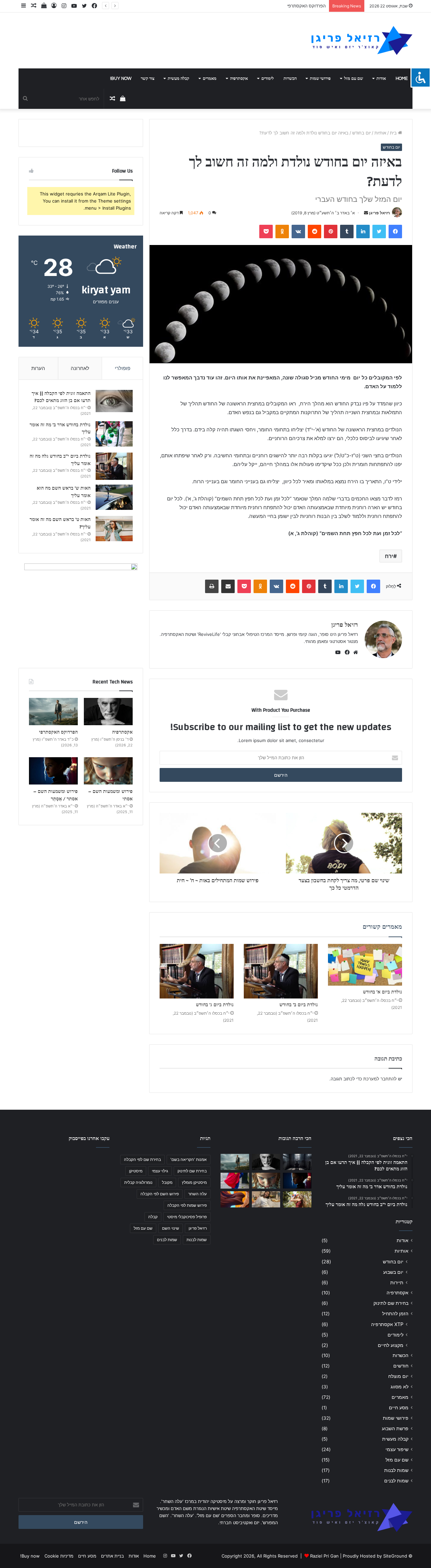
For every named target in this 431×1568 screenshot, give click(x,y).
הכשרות (290, 78)
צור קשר (148, 78)
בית (394, 132)
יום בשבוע (393, 1272)
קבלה (153, 1216)
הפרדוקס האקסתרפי (306, 5)
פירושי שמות (320, 78)
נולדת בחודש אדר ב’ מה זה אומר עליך (60, 429)
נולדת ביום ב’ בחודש (298, 1005)
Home (402, 78)
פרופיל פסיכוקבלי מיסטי (187, 1216)
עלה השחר (197, 1193)
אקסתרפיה (239, 78)
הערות (38, 368)
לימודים (267, 78)
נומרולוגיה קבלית (138, 1182)
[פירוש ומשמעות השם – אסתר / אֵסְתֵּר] (53, 771)
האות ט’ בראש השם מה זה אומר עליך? (60, 523)
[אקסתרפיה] (108, 712)
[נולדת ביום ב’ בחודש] (281, 971)
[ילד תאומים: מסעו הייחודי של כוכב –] (297, 1199)
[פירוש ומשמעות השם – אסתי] (108, 771)
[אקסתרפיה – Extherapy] (235, 1199)
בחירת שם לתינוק (390, 1303)
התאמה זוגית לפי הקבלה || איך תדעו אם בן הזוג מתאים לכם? (61, 397)
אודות (381, 78)
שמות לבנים (396, 1480)
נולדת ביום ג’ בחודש (215, 1005)
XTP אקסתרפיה (387, 1324)
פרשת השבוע (395, 1428)
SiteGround (395, 1556)
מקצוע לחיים (390, 1345)
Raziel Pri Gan (324, 1556)
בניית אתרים (112, 1556)
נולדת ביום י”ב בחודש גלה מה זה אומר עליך (60, 460)
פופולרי (122, 368)
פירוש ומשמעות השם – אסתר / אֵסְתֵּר (55, 795)
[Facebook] (346, 652)
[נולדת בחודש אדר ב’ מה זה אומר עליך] (114, 434)
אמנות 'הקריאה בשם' (188, 1159)
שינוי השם (170, 1228)
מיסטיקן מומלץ (194, 1182)
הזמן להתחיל (395, 1313)
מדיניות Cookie (58, 1556)
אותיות (380, 132)
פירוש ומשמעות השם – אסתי (110, 795)
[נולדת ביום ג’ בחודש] (197, 971)
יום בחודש (361, 132)
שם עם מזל (353, 78)
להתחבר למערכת (380, 1078)
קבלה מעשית (178, 78)
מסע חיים (398, 1407)
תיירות (396, 1282)
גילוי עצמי (160, 1170)
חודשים (400, 1366)
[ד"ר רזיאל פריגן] (361, 40)
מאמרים (210, 78)
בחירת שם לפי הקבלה (142, 1159)
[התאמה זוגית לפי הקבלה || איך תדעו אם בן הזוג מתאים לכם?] (114, 401)
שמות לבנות (396, 1470)
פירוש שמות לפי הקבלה (187, 1205)
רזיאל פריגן (379, 212)
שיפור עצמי (397, 1449)
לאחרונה (80, 368)
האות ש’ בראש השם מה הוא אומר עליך (64, 492)
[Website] (354, 652)
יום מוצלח (398, 1376)
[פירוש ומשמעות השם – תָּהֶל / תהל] (266, 1199)
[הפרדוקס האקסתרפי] (53, 712)
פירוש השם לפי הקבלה (159, 1193)
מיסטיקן (135, 1170)
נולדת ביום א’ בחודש (382, 992)
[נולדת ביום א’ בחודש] (365, 965)
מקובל (167, 1182)
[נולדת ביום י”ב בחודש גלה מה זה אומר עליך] (114, 466)
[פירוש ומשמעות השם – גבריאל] (235, 1181)
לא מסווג (399, 1386)
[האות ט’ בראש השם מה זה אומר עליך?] (114, 528)
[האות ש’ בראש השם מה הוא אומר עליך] (114, 497)
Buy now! (120, 78)
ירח (389, 556)
